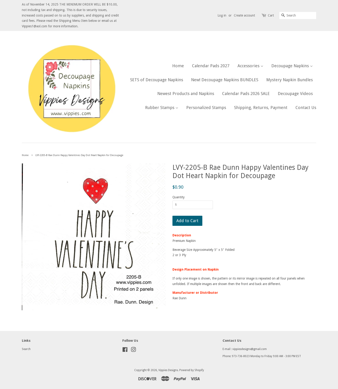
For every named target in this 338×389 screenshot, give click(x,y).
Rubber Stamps (160, 107)
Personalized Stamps (206, 107)
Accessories (249, 65)
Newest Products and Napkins (185, 93)
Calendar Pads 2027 (210, 65)
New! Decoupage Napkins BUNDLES (224, 79)
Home (178, 65)
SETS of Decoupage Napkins (156, 79)
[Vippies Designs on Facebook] (125, 350)
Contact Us (305, 107)
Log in (222, 15)
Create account (244, 15)
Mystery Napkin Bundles (289, 79)
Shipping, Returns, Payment (260, 107)
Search (26, 349)
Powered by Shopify (191, 370)
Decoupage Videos (295, 93)
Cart (271, 15)
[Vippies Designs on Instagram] (133, 350)
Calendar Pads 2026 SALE (246, 93)
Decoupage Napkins (290, 65)
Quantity (178, 197)
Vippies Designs (168, 370)
